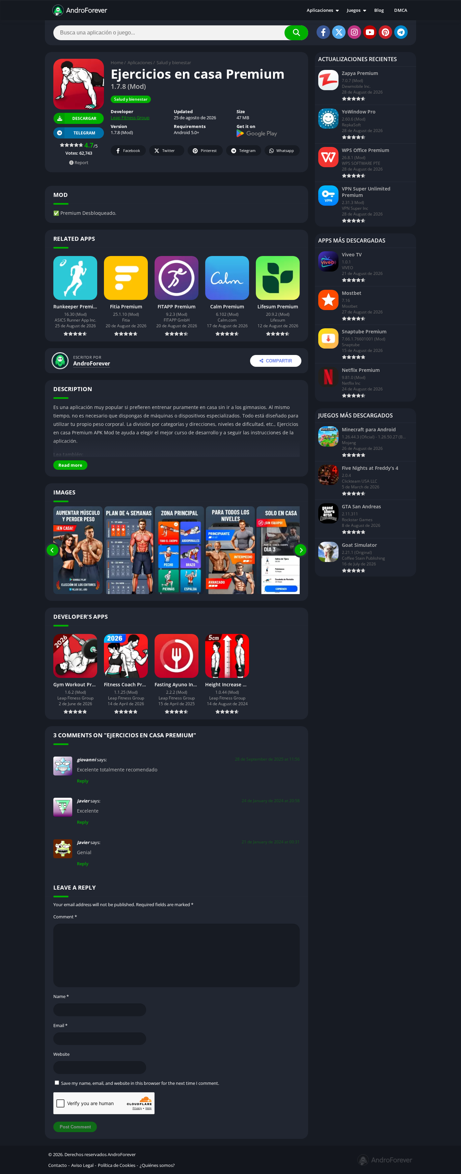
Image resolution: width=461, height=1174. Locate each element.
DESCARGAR (84, 118)
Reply (82, 781)
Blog (379, 10)
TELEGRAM (84, 133)
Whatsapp (285, 150)
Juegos (353, 10)
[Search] (296, 32)
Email (60, 1025)
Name (61, 996)
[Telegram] (401, 32)
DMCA (400, 10)
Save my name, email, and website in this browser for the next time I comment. (140, 1083)
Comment (65, 917)
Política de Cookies (116, 1165)
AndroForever (91, 363)
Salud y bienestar (174, 62)
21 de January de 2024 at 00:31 (271, 842)
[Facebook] (323, 32)
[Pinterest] (385, 32)
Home (117, 62)
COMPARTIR (279, 360)
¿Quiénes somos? (157, 1165)
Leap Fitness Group (130, 117)
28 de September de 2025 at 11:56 (267, 759)
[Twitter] (339, 32)
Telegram (247, 150)
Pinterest (209, 150)
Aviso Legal (82, 1165)
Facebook (131, 150)
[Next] (300, 550)
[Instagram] (354, 32)
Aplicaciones (320, 10)
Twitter (168, 150)
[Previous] (52, 550)
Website (61, 1054)
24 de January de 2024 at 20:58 (271, 800)
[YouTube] (370, 32)
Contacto (57, 1165)
